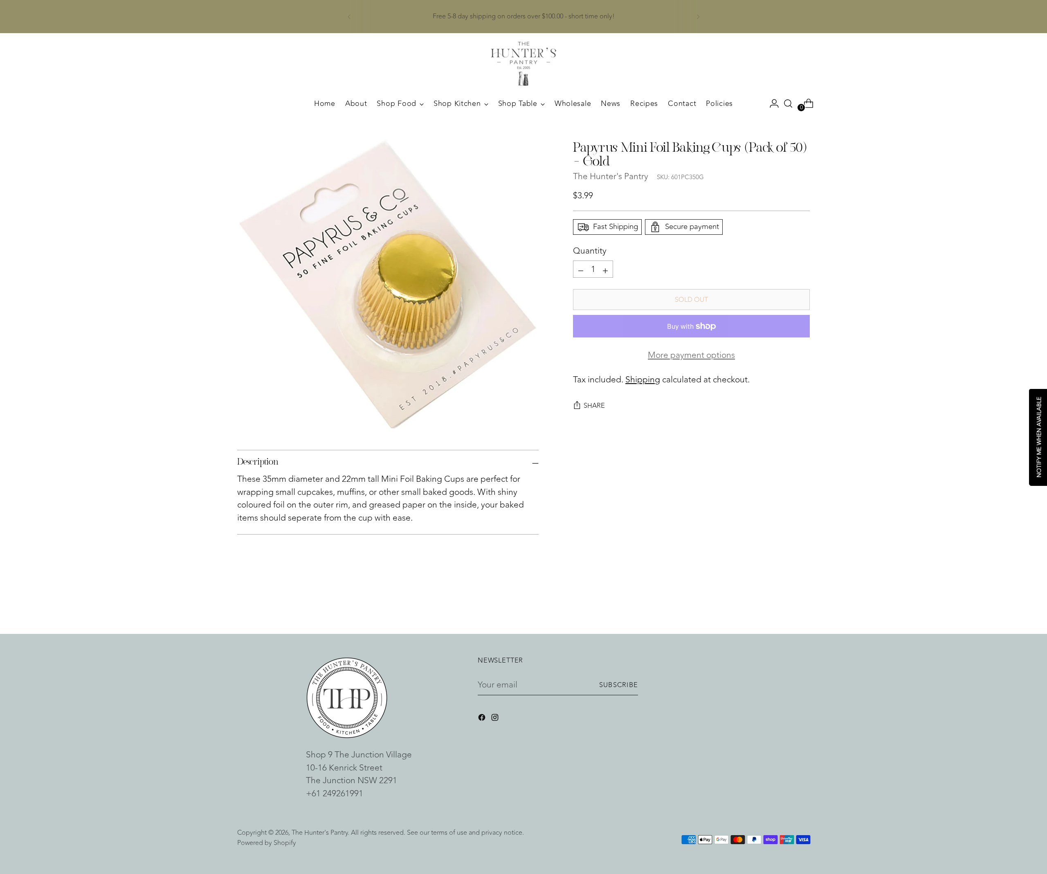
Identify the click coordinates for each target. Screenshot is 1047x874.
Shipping (642, 379)
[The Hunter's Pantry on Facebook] (483, 719)
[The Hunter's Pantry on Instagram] (496, 719)
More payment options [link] (691, 355)
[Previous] (349, 16)
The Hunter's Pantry (610, 177)
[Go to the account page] (771, 103)
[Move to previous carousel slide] (784, 606)
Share (594, 406)
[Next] (698, 16)
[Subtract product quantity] (605, 269)
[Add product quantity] (580, 269)
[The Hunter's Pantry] (523, 63)
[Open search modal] (788, 103)
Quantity (590, 251)
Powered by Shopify (266, 843)
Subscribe (618, 685)
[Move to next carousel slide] (803, 606)
